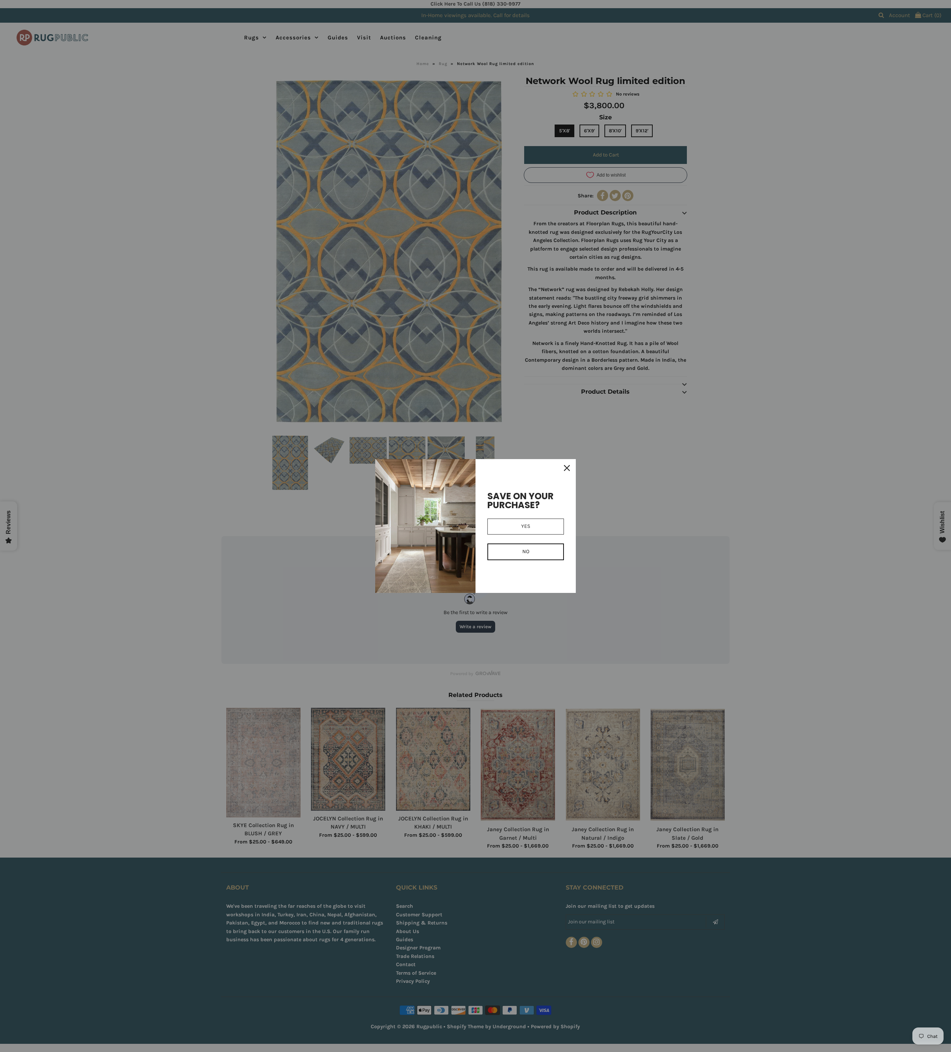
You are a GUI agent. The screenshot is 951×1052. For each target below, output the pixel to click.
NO (525, 551)
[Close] (567, 468)
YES (525, 526)
